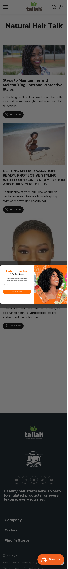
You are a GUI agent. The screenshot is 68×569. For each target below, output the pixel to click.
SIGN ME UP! (16, 291)
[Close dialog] (65, 267)
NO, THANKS (16, 297)
